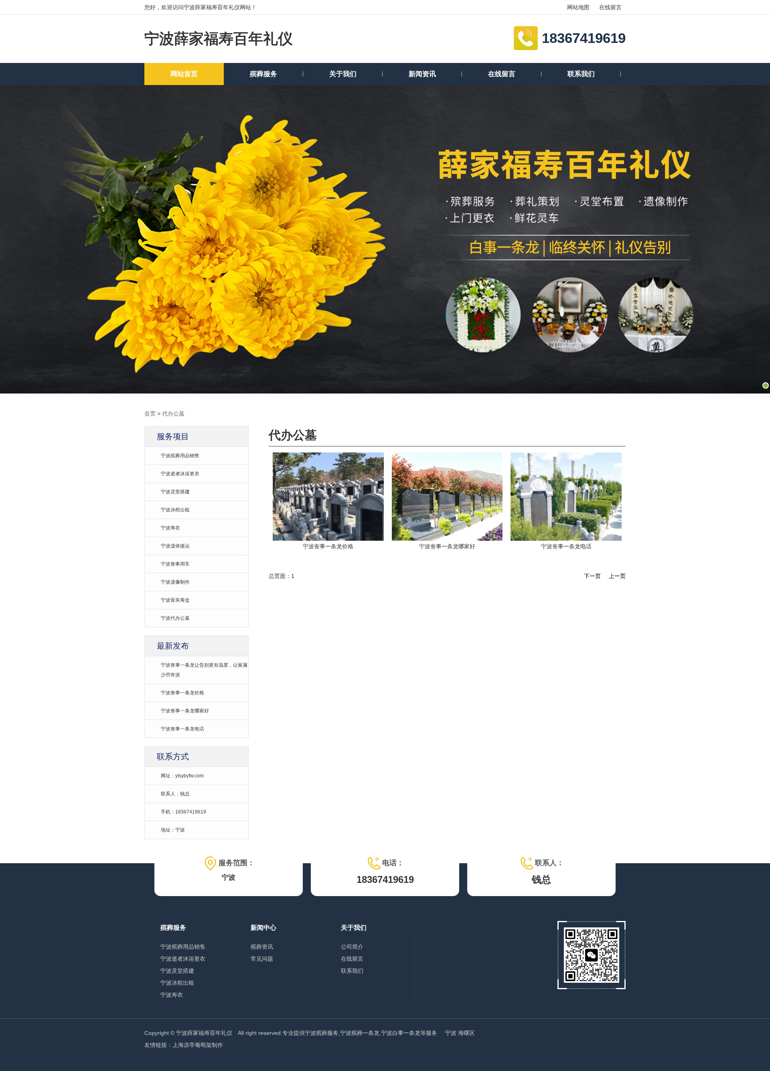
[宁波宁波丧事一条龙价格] (566, 539)
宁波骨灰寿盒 (175, 600)
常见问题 (262, 958)
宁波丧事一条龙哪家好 (185, 711)
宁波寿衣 (170, 528)
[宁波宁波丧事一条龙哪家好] (328, 539)
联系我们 (581, 74)
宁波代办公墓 (175, 618)
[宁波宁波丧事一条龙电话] (447, 539)
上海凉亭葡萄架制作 (197, 1045)
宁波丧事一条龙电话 (182, 729)
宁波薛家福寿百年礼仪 (218, 38)
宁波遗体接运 (175, 546)
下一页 (592, 576)
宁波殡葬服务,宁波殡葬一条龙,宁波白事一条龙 (362, 1033)
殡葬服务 (263, 74)
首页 (150, 413)
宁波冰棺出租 (175, 510)
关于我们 (343, 74)
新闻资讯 (422, 74)
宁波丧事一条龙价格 (182, 693)
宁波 (450, 1033)
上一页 (617, 576)
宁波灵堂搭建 (175, 492)
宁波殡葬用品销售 (180, 455)
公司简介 (352, 946)
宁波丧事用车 (175, 564)
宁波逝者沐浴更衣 (180, 474)
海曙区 (466, 1033)
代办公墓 (173, 413)
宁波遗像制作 (175, 582)
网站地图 (578, 7)
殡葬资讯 (262, 946)
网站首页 (184, 74)
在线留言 (610, 7)
